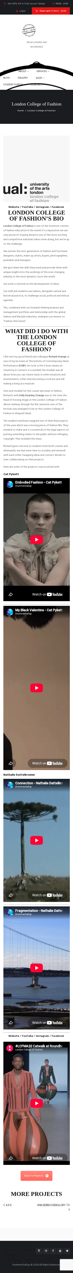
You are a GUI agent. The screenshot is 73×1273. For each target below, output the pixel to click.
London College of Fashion (18, 226)
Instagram (42, 207)
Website (13, 207)
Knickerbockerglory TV (53, 1205)
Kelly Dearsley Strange (31, 395)
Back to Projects (34, 1176)
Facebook (58, 207)
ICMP (22, 366)
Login (22, 11)
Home (20, 110)
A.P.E (9, 1205)
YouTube (27, 207)
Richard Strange (57, 357)
